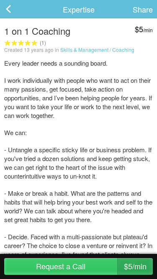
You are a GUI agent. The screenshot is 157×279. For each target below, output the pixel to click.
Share (143, 9)
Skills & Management (84, 49)
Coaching (123, 49)
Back (16, 9)
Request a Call (91, 266)
